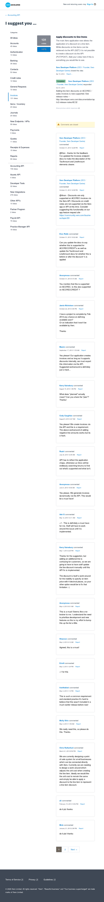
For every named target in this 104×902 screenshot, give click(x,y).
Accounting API (17, 165)
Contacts (14, 69)
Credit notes (15, 77)
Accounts (14, 43)
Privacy (32, 879)
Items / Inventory (17, 103)
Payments (14, 129)
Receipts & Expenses (20, 147)
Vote (43, 49)
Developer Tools (17, 183)
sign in (90, 4)
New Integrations (17, 191)
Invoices (14, 95)
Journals (14, 112)
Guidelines (48, 879)
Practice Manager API (20, 226)
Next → (74, 849)
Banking (13, 60)
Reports (13, 155)
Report (82, 148)
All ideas (14, 37)
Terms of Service (13, 879)
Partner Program (17, 209)
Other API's (15, 200)
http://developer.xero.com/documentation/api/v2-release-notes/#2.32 (75, 101)
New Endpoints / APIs (20, 121)
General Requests (18, 86)
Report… (69, 74)
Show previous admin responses (68, 108)
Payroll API (15, 217)
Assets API (15, 174)
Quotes (13, 138)
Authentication (16, 51)
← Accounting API (12, 15)
